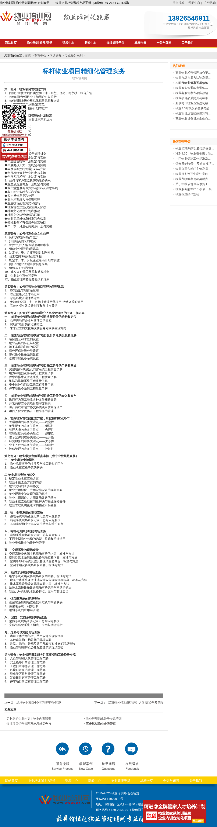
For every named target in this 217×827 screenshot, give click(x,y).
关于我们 (187, 42)
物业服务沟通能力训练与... (193, 88)
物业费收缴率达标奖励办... (193, 179)
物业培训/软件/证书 (39, 42)
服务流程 (179, 2)
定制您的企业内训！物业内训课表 (29, 718)
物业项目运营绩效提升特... (193, 113)
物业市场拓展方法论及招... (193, 77)
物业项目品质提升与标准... (193, 98)
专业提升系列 (74, 55)
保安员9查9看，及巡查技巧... (194, 163)
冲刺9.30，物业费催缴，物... (194, 153)
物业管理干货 (115, 42)
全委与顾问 (164, 42)
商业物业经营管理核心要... (193, 72)
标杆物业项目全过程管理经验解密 (38, 702)
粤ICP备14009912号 (109, 798)
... (193, 82)
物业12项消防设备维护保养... (194, 148)
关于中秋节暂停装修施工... (193, 184)
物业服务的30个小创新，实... (194, 189)
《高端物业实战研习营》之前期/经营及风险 (134, 702)
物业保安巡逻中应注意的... (193, 174)
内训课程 (55, 55)
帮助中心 (194, 2)
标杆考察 (140, 42)
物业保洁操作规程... (188, 194)
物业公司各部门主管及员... (193, 168)
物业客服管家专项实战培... (193, 93)
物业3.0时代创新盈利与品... (193, 108)
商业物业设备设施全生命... (193, 118)
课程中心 (68, 42)
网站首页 (11, 42)
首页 (28, 55)
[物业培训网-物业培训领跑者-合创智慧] (55, 24)
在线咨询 (210, 2)
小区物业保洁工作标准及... (193, 158)
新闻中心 (90, 42)
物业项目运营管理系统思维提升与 (29, 723)
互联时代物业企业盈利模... (193, 103)
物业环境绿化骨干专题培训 (104, 718)
